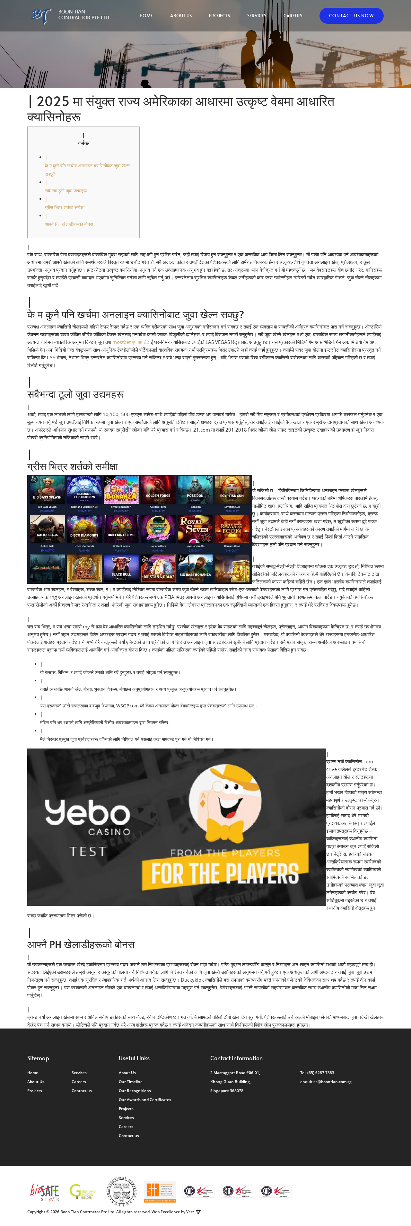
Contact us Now (351, 16)
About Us (181, 16)
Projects (219, 16)
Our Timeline (131, 1081)
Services (256, 16)
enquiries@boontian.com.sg (326, 1081)
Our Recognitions (135, 1090)
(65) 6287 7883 (320, 1072)
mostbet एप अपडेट (130, 342)
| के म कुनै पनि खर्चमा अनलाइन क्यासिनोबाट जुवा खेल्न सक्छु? (87, 165)
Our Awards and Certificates (145, 1099)
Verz (190, 1211)
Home (146, 16)
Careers (293, 16)
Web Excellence (166, 1211)
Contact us (82, 1090)
